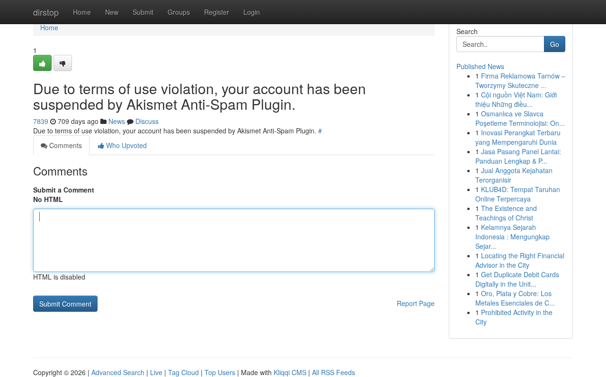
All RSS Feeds (333, 372)
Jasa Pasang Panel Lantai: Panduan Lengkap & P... (518, 156)
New (111, 12)
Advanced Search (117, 372)
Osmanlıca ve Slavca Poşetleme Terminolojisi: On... (520, 118)
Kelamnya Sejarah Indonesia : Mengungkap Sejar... (512, 236)
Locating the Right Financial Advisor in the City (519, 260)
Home (82, 12)
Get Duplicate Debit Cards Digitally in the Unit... (517, 279)
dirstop (46, 12)
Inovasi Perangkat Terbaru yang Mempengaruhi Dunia (518, 137)
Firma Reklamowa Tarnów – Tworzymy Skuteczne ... (520, 80)
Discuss (147, 121)
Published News (480, 66)
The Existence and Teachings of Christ (506, 212)
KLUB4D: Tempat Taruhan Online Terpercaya (517, 193)
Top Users (220, 372)
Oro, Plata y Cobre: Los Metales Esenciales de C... (515, 298)
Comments (64, 145)
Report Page (416, 303)
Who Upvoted (125, 145)
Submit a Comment (63, 189)
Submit (143, 12)
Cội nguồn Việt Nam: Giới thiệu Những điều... (516, 99)
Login (251, 12)
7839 (40, 121)
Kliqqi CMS (290, 372)
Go (554, 44)
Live (156, 372)
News (116, 121)
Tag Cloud (183, 372)
